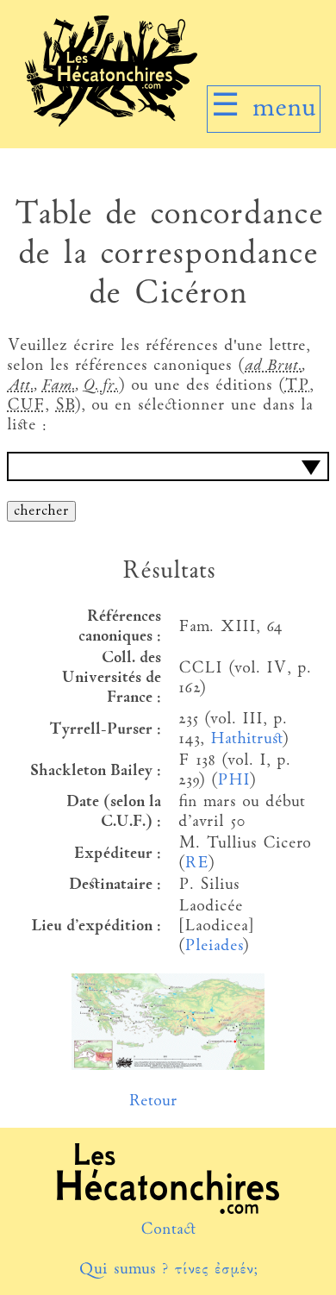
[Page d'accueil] (111, 123)
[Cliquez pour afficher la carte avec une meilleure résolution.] (168, 1066)
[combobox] (168, 466)
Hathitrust (246, 739)
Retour (152, 1101)
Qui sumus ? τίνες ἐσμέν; (168, 1270)
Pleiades (213, 946)
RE (196, 863)
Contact (168, 1230)
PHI (233, 781)
